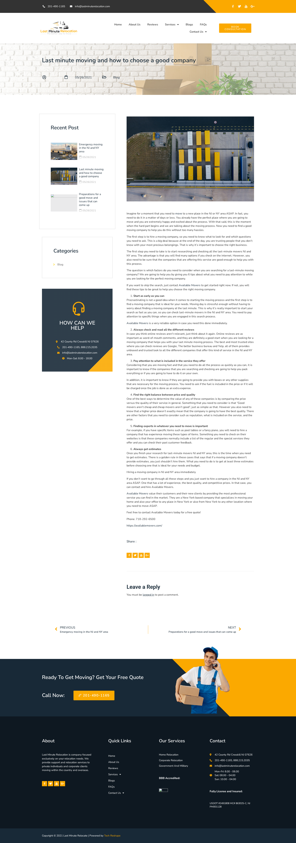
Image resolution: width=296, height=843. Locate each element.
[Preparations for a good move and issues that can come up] (64, 203)
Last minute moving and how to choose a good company (91, 172)
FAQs (203, 24)
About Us (134, 24)
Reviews (152, 24)
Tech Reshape (112, 835)
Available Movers (189, 285)
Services (170, 24)
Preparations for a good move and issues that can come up (90, 199)
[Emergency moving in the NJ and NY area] (64, 151)
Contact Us (196, 32)
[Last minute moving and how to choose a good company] (64, 176)
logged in (148, 595)
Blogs (189, 24)
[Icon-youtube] (246, 6)
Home (118, 24)
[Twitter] (239, 6)
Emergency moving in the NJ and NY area (90, 148)
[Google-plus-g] (252, 6)
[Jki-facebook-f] (233, 6)
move (179, 213)
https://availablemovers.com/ (144, 526)
